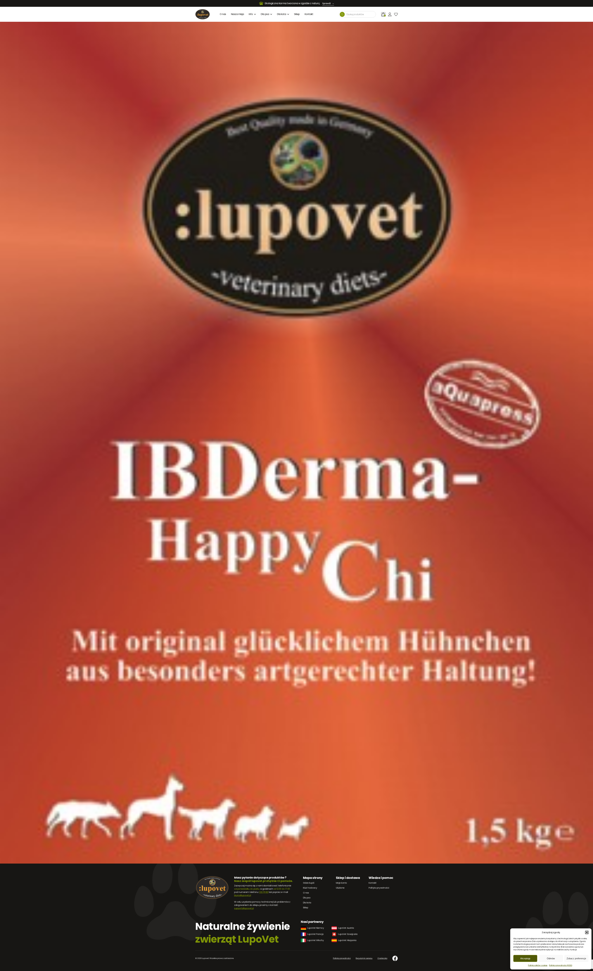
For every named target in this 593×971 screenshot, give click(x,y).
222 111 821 (263, 892)
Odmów (551, 958)
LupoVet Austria (346, 927)
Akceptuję (525, 958)
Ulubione (340, 887)
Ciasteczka (382, 958)
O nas (223, 14)
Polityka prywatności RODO (560, 965)
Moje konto (341, 882)
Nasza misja (237, 14)
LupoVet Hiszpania (347, 940)
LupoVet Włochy (315, 940)
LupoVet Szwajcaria (347, 934)
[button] (586, 932)
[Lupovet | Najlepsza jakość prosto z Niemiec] (202, 14)
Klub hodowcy (310, 887)
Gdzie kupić (309, 882)
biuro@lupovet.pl (242, 895)
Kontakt (309, 14)
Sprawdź (328, 3)
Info (251, 14)
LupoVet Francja (315, 934)
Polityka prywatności (379, 887)
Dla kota (281, 14)
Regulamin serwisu (364, 958)
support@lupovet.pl (244, 908)
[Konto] (390, 14)
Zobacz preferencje (576, 958)
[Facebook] (395, 958)
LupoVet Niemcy (315, 927)
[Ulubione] (396, 14)
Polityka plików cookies (537, 965)
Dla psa (265, 14)
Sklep (297, 14)
